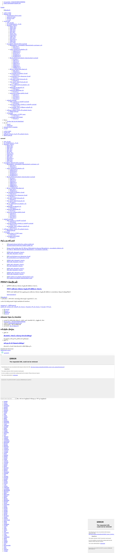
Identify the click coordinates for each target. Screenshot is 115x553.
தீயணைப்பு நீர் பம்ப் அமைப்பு (33, 306)
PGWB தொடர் (17, 55)
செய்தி (8, 124)
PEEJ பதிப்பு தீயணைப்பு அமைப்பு (15, 261)
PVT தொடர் (16, 97)
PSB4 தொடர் (16, 63)
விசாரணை (10, 294)
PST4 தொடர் (13, 39)
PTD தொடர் (16, 89)
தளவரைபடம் (4, 305)
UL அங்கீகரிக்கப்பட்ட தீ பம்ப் (14, 24)
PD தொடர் (16, 118)
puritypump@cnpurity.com (15, 323)
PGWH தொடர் (17, 56)
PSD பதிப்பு (13, 29)
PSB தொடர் (16, 60)
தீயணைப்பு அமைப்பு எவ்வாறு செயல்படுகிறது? (18, 335)
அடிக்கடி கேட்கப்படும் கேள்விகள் (15, 121)
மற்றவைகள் (10, 113)
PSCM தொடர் (16, 72)
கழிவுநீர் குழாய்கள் (11, 100)
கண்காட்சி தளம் (11, 17)
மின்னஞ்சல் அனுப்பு (6, 350)
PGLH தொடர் (16, 52)
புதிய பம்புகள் (10, 22)
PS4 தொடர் (16, 62)
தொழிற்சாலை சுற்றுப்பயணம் (14, 15)
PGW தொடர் (16, 53)
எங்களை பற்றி (7, 14)
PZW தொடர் (16, 108)
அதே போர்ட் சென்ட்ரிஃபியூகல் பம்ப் (18, 79)
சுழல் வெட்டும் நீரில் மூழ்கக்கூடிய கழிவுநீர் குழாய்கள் (23, 104)
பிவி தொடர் (16, 94)
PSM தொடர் (16, 65)
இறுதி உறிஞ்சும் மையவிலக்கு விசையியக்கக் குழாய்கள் (24, 58)
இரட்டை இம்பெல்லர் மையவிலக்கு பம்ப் (19, 84)
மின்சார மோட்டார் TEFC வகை (18, 114)
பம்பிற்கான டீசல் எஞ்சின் (16, 117)
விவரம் (14, 294)
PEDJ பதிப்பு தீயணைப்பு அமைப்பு (15, 274)
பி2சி (14, 86)
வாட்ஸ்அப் (6, 353)
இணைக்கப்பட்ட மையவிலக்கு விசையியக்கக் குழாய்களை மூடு (26, 45)
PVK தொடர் (13, 35)
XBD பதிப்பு (13, 36)
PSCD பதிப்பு (13, 34)
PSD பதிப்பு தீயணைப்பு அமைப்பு (15, 253)
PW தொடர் (16, 80)
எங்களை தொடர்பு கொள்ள (11, 127)
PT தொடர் (15, 91)
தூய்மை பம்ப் (10, 306)
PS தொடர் (15, 59)
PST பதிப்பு (12, 38)
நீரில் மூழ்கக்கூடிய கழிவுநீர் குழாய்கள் (19, 101)
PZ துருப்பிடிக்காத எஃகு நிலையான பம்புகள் (18, 257)
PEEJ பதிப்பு (13, 28)
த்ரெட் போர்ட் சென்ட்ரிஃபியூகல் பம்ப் (19, 82)
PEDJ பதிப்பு (13, 27)
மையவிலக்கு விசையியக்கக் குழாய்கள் (17, 43)
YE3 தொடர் (16, 115)
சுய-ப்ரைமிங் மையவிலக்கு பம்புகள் (19, 73)
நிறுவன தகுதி (10, 18)
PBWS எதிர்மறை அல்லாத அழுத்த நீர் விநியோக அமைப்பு (24, 289)
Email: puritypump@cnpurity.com (12, 3)
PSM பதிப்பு (13, 41)
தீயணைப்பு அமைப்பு (12, 25)
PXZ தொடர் (16, 74)
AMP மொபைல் (12, 305)
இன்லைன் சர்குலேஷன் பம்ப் (17, 87)
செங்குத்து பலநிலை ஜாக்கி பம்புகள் (19, 93)
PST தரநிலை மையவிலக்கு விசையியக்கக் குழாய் (19, 278)
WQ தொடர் (16, 103)
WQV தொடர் (16, 106)
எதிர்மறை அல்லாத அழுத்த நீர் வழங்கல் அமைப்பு (19, 110)
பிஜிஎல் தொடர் (17, 51)
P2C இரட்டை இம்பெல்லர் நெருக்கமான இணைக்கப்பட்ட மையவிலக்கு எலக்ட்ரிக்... (27, 249)
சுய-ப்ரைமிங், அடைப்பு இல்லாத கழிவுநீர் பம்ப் (21, 107)
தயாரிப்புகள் (7, 21)
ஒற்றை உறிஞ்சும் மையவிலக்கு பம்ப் (18, 49)
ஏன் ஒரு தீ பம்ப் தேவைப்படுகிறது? (14, 343)
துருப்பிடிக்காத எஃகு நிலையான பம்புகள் (20, 76)
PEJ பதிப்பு (12, 32)
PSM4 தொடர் (16, 66)
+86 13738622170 (14, 326)
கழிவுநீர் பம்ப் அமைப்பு (19, 306)
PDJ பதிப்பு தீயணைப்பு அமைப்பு (15, 270)
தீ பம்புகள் (43, 306)
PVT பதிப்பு (13, 42)
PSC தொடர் (16, 70)
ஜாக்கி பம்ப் (3, 306)
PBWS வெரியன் (14, 111)
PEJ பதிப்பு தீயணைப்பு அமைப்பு (15, 266)
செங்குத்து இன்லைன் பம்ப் (17, 90)
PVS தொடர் (16, 96)
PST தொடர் (16, 46)
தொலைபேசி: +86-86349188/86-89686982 (14, 2)
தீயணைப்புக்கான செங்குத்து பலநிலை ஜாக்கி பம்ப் (20, 245)
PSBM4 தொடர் (17, 67)
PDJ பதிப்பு (12, 31)
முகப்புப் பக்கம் (7, 12)
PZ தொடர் (15, 77)
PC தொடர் (16, 83)
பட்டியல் (9, 19)
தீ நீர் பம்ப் (48, 306)
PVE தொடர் (16, 98)
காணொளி (10, 125)
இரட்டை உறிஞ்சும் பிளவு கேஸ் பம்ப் (18, 69)
